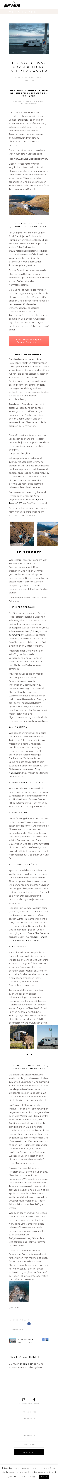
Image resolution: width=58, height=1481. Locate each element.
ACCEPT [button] (44, 1477)
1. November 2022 (18, 1329)
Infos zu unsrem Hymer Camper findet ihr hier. (29, 340)
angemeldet (26, 1364)
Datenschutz (29, 1412)
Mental (32, 77)
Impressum (29, 1418)
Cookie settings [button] (28, 1476)
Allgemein (20, 77)
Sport (40, 77)
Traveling (29, 81)
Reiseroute (29, 552)
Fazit (29, 1054)
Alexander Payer (19, 1320)
